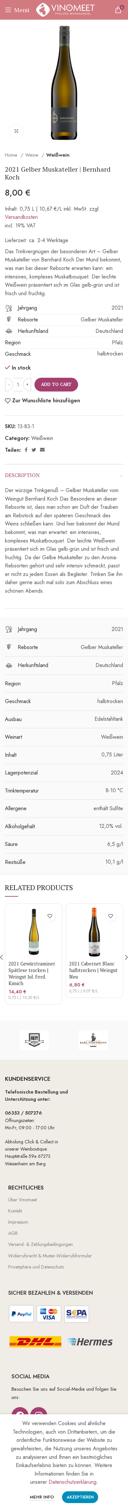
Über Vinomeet (22, 1199)
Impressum (18, 1222)
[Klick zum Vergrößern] (16, 131)
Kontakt (15, 1211)
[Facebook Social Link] (26, 450)
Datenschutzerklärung (72, 1482)
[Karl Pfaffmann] (93, 1040)
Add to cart (56, 384)
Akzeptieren (80, 1497)
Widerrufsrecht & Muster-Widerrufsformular (50, 1255)
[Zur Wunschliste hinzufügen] (49, 916)
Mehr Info (42, 1497)
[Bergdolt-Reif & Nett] (34, 1040)
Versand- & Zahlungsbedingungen (40, 1244)
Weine (32, 155)
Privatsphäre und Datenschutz (36, 1267)
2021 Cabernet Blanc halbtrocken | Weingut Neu (93, 970)
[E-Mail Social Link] (42, 450)
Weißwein (58, 155)
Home (12, 155)
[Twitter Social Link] (34, 450)
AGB (13, 1233)
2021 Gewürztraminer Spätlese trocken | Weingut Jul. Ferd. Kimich (32, 973)
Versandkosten (21, 217)
